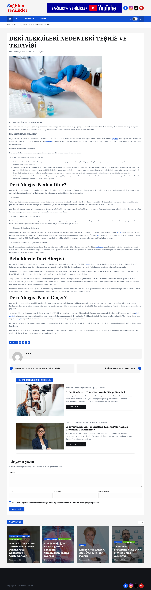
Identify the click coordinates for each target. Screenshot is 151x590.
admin (29, 353)
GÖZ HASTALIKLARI (73, 388)
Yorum (12, 472)
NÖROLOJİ (118, 542)
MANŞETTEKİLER (65, 539)
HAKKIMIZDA (30, 19)
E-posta (57, 492)
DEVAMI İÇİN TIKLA (76, 407)
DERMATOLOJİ (14, 52)
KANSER (82, 545)
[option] (23, 544)
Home (18, 19)
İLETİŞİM (43, 19)
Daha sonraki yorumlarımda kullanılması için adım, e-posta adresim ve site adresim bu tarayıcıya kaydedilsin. (56, 502)
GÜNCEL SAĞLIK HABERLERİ (75, 422)
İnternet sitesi (104, 492)
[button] (139, 522)
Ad (11, 492)
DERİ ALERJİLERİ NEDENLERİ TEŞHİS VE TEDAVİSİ (32, 25)
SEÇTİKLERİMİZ (25, 52)
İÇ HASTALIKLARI (51, 539)
